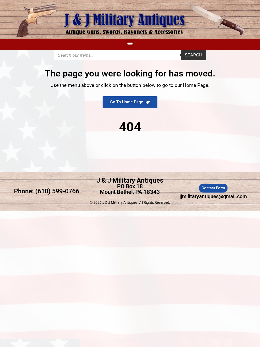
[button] (130, 43)
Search (193, 54)
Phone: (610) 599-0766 (46, 191)
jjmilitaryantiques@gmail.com (213, 196)
